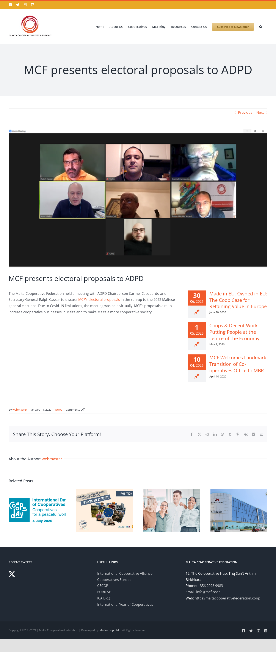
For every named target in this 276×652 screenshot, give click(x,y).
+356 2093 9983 (210, 585)
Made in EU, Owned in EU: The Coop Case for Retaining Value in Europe (238, 300)
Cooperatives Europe (114, 579)
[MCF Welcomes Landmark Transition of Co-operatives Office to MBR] (238, 491)
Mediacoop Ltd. (109, 630)
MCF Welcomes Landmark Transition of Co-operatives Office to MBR (237, 364)
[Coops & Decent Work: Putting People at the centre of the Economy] (171, 491)
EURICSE (104, 592)
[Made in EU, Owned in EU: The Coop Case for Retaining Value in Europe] (104, 491)
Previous (245, 112)
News (58, 409)
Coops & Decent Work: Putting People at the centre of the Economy (234, 332)
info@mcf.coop (208, 592)
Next (260, 112)
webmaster (20, 409)
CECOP (102, 585)
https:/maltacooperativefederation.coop (227, 598)
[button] (260, 26)
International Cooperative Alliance (124, 573)
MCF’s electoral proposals (99, 299)
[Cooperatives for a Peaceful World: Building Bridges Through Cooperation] (37, 491)
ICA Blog (103, 598)
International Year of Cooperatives (125, 604)
